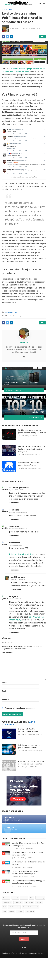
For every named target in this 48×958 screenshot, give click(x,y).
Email (4, 691)
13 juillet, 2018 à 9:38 (18, 579)
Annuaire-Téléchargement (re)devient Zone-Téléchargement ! (28, 844)
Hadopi (39, 902)
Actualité (9, 316)
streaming (17, 316)
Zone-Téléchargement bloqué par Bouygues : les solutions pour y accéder (28, 882)
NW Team (15, 28)
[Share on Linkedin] (11, 36)
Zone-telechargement (30, 907)
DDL (31, 898)
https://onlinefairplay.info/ (21, 554)
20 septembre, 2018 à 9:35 (18, 529)
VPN (4, 911)
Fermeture (18, 902)
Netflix (11, 911)
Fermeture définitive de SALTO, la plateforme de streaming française (31, 449)
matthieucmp (18, 577)
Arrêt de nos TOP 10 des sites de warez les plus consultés (31, 762)
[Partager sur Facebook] (3, 36)
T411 (4, 907)
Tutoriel (19, 911)
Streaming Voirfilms (19, 487)
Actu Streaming (8, 9)
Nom (4, 683)
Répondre (15, 503)
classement (7, 902)
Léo (22, 436)
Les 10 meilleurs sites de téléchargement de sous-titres (28, 863)
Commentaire (7, 653)
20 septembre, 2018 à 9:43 (18, 512)
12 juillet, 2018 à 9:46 (16, 599)
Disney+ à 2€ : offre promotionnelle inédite (28, 730)
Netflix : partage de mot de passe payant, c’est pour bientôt (32, 431)
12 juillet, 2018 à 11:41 (16, 545)
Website (5, 700)
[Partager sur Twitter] (7, 36)
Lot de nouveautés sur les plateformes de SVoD (29, 746)
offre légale (30, 911)
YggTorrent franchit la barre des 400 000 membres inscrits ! (27, 854)
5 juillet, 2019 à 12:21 (16, 490)
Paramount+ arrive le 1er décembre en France (28, 463)
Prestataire (29, 902)
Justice (24, 898)
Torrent (15, 898)
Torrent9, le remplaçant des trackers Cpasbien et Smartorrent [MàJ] (25, 872)
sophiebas (14, 510)
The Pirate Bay (14, 907)
